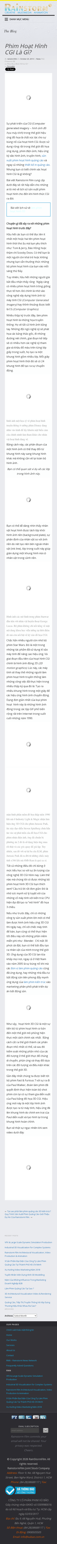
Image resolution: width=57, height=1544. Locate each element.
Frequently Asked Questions (20, 1365)
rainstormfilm (12, 58)
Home (9, 1335)
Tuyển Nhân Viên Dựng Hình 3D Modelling (24, 1274)
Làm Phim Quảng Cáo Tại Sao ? (19, 1288)
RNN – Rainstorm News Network (21, 1360)
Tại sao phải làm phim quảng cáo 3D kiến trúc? (29, 1211)
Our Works (11, 1340)
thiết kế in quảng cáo (37, 165)
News (38, 58)
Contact (10, 1355)
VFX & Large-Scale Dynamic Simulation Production (28, 1242)
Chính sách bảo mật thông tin (20, 1329)
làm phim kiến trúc (35, 982)
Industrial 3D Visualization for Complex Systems (28, 1247)
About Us (10, 1350)
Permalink (11, 66)
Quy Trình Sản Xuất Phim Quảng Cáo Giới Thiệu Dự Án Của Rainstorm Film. (27, 1216)
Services (10, 1345)
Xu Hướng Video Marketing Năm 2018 (22, 1269)
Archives (9, 1315)
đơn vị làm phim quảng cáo (27, 968)
